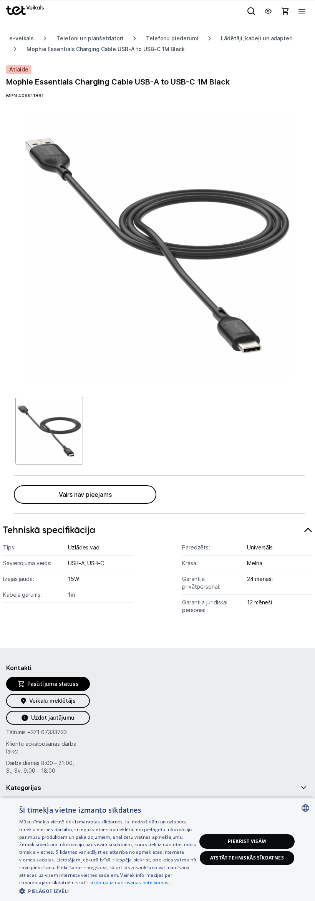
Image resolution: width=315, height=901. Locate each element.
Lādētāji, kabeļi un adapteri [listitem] (256, 38)
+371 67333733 (47, 732)
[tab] (157, 573)
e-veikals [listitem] (21, 38)
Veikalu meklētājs (52, 700)
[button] (108, 890)
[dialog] (157, 849)
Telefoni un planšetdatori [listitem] (89, 38)
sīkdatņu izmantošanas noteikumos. (130, 882)
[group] (157, 245)
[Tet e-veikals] (25, 10)
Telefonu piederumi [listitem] (172, 38)
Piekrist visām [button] (247, 841)
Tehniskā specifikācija (49, 529)
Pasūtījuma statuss (53, 683)
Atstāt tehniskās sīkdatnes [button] (247, 858)
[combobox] (305, 808)
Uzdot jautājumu (53, 717)
